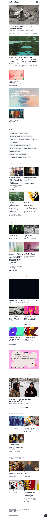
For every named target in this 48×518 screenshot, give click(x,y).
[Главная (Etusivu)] (14, 2)
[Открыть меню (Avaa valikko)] (37, 2)
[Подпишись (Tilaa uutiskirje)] (45, 515)
